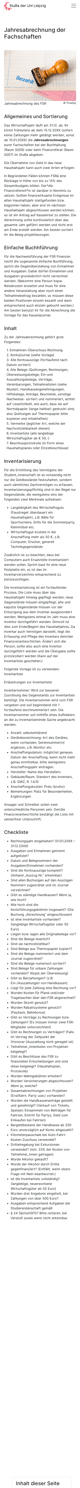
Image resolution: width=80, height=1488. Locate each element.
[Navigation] (74, 6)
